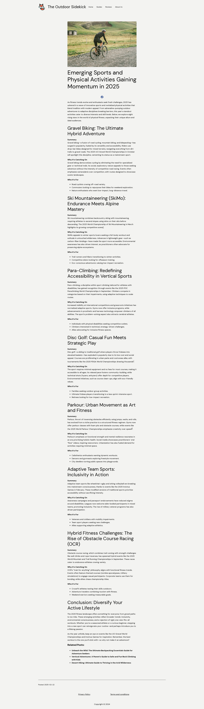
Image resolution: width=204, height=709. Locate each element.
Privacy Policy (84, 694)
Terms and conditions (119, 694)
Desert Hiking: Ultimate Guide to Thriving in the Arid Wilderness (101, 663)
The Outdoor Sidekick (67, 6)
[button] (102, 97)
